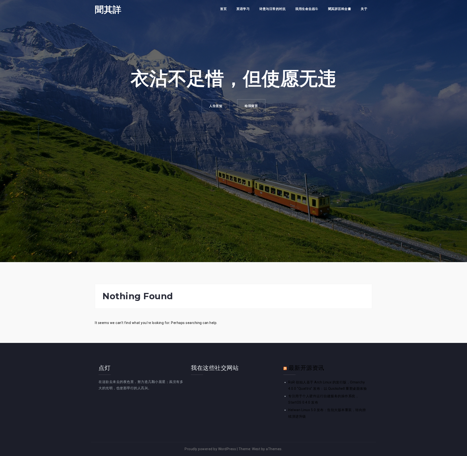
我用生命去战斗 (306, 9)
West (256, 449)
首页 (223, 9)
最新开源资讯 (306, 367)
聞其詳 (108, 9)
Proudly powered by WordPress (210, 449)
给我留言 (251, 106)
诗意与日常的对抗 (272, 9)
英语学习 (243, 9)
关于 (364, 9)
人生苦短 (215, 106)
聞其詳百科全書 (339, 9)
